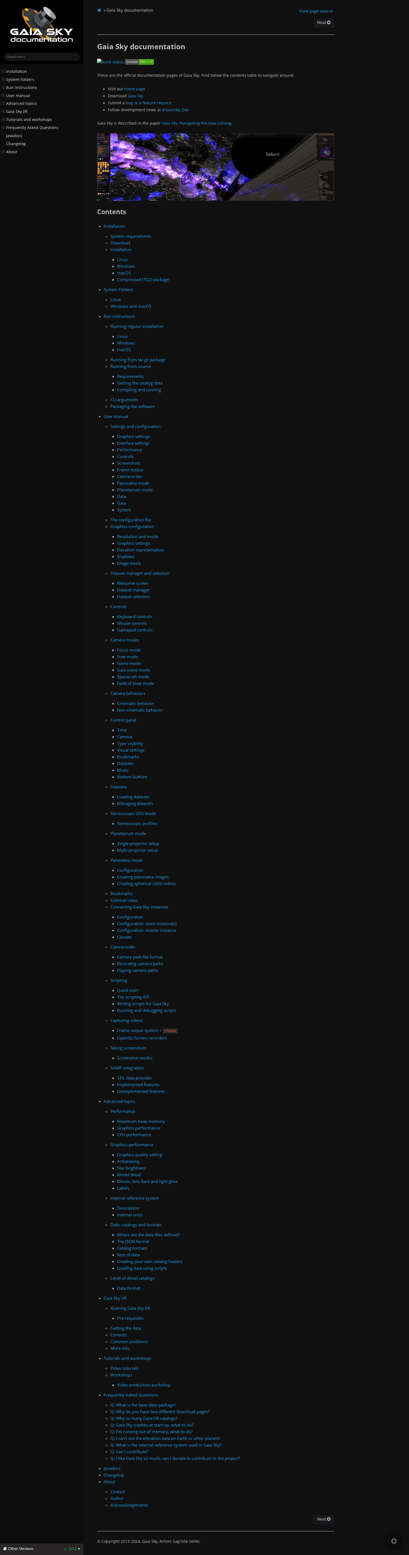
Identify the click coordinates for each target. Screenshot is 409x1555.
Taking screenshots (128, 1048)
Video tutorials (124, 1368)
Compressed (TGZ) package (143, 279)
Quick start (127, 990)
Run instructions (21, 87)
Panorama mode (133, 483)
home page (134, 88)
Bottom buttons (132, 776)
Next (322, 23)
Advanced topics (21, 103)
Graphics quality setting (139, 1154)
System (124, 509)
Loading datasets (133, 796)
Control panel (123, 720)
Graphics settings (133, 436)
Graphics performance (138, 1128)
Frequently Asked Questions (32, 127)
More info (119, 1348)
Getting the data (125, 1328)
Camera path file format (140, 957)
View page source (316, 11)
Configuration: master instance (146, 930)
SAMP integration (127, 1068)
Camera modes (124, 640)
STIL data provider (134, 1078)
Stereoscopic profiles (137, 823)
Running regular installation (136, 326)
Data (121, 496)
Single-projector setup (138, 843)
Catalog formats (132, 1248)
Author (117, 1498)
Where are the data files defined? (148, 1234)
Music (123, 770)
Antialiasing (128, 1161)
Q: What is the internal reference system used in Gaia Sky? (165, 1445)
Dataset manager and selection (139, 573)
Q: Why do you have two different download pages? (160, 1411)
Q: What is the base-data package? (143, 1405)
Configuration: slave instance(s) (146, 923)
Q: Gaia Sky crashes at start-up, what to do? (151, 1425)
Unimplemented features (141, 1091)
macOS (124, 273)
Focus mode (129, 650)
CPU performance (134, 1134)
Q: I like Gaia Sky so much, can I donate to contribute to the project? (175, 1458)
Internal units (129, 1214)
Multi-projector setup (137, 850)
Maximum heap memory (141, 1121)
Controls (125, 456)
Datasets (125, 763)
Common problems (129, 1341)
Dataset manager (133, 590)
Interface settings (133, 443)
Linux (122, 259)
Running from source (130, 366)
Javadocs (14, 135)
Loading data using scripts (142, 1268)
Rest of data (128, 1254)
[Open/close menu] (3, 71)
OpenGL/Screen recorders (142, 1038)
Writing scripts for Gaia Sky (143, 1003)
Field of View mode (135, 683)
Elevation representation (140, 550)
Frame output (130, 469)
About (11, 151)
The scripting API (133, 997)
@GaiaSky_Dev (175, 109)
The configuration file (130, 520)
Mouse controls (132, 623)
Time (122, 730)
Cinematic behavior (135, 703)
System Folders (20, 79)
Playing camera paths (137, 970)
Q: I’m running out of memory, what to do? (151, 1431)
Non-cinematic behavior (140, 710)
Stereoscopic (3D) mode (133, 813)
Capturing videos (126, 1020)
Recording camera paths (140, 963)
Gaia (121, 503)
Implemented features (138, 1084)
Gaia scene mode (133, 670)
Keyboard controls (134, 616)
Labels (123, 1188)
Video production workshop (144, 1385)
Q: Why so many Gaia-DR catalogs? (143, 1418)
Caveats (124, 937)
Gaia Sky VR (17, 111)
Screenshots (128, 463)
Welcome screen (133, 583)
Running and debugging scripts (146, 1010)
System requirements (130, 236)
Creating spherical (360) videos (146, 883)
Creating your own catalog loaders (150, 1261)
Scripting (118, 980)
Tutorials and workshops (29, 119)
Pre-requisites (130, 1318)
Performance (129, 449)
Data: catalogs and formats (136, 1224)
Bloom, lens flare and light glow (147, 1181)
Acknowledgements (129, 1505)
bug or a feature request (149, 102)
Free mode (127, 656)
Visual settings (130, 750)
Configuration (130, 870)
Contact (117, 1491)
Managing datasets (135, 803)
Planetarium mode (135, 489)
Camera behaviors (127, 693)
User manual (18, 95)
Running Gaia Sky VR (130, 1308)
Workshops (121, 1375)
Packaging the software (132, 406)
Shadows (125, 556)
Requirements (130, 376)
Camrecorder (129, 476)
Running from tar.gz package (137, 359)
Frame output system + (146, 1030)
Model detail (129, 1174)
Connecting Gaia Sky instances (139, 907)
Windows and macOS (130, 306)
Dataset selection (133, 596)
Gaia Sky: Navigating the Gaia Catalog (196, 123)
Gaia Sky (135, 95)
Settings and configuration (135, 426)
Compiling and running (139, 389)
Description (128, 1208)
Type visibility (130, 743)
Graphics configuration (132, 526)
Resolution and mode (137, 536)
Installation (16, 71)
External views (124, 900)
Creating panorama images (143, 877)
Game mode (129, 663)
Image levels (129, 563)
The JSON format (133, 1241)
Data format (128, 1288)
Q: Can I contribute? (129, 1451)
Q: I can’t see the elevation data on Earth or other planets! (165, 1438)
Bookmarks (128, 756)
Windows (126, 266)
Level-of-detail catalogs (132, 1278)
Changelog (16, 143)
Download (120, 243)
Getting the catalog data (139, 383)
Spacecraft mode (133, 676)
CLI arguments (124, 399)
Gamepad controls (134, 630)
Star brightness (131, 1168)
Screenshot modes (134, 1058)
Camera (124, 736)
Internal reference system (134, 1198)
